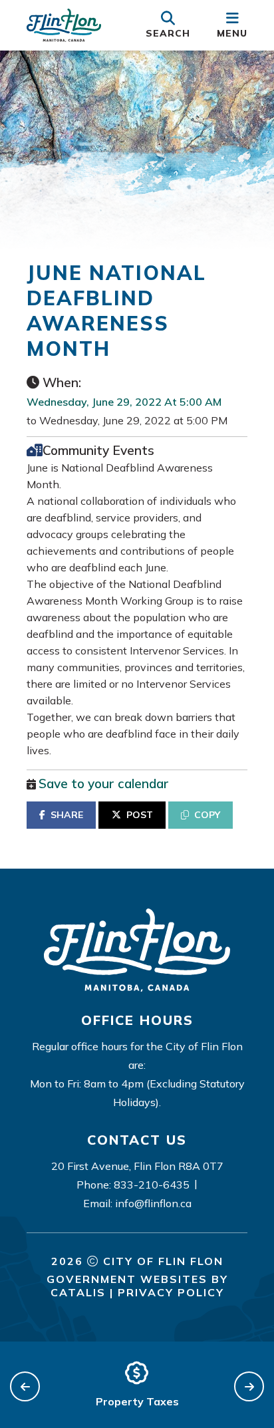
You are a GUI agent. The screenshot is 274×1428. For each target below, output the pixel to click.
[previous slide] (25, 1386)
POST (139, 815)
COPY (207, 815)
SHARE (67, 815)
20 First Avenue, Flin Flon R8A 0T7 (137, 1166)
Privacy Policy (171, 1292)
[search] (168, 25)
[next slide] (249, 1386)
